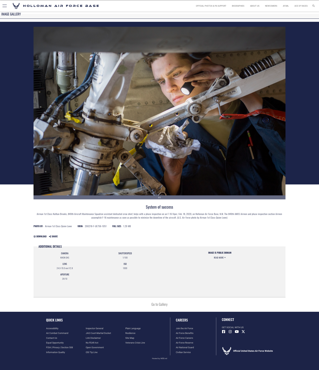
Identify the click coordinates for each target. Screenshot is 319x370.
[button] (4, 6)
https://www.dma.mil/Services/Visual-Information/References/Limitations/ (192, 270)
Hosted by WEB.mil (159, 358)
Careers (182, 319)
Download (41, 236)
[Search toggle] (313, 6)
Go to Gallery (159, 304)
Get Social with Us (233, 327)
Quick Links (54, 319)
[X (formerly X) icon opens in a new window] (243, 332)
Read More (219, 257)
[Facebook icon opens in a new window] (224, 332)
